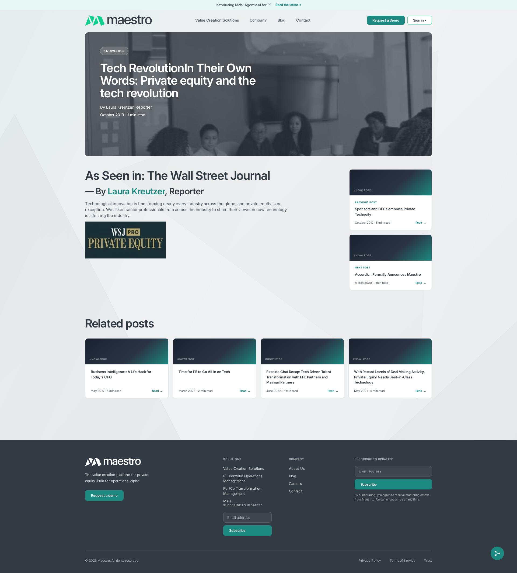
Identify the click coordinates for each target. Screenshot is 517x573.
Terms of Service (402, 560)
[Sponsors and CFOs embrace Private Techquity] (391, 200)
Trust (428, 560)
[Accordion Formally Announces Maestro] (391, 262)
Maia (227, 501)
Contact (295, 491)
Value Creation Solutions (243, 468)
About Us (297, 468)
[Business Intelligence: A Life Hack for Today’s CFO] (126, 368)
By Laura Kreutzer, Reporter (126, 107)
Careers (295, 483)
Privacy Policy (370, 560)
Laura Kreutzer (136, 191)
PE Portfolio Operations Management (243, 478)
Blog (292, 476)
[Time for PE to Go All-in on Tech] (214, 368)
